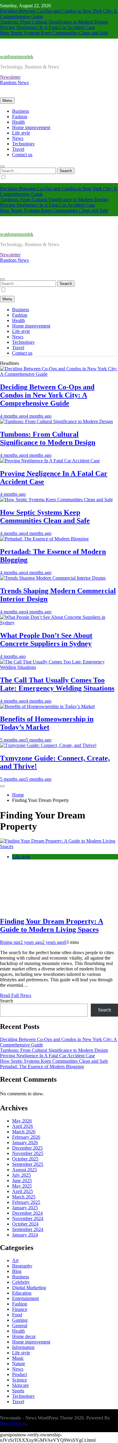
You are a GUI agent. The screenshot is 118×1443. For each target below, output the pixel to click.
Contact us (22, 154)
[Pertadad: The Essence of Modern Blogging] (44, 538)
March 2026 (23, 1131)
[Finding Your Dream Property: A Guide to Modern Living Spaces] (59, 846)
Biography (22, 1265)
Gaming (20, 1320)
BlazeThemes (13, 1423)
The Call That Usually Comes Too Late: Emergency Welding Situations (57, 684)
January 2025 (25, 1207)
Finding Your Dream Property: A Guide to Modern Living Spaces (51, 925)
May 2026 (22, 1120)
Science (19, 1379)
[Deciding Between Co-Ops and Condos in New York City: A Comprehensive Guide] (59, 374)
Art (15, 1260)
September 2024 (27, 1229)
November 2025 (27, 1153)
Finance (19, 1309)
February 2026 (26, 1137)
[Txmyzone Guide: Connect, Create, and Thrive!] (48, 745)
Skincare (20, 1385)
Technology (23, 143)
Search (6, 1000)
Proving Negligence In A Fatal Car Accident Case (47, 27)
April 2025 (22, 1191)
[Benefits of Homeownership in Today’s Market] (47, 706)
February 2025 (26, 1202)
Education (21, 1293)
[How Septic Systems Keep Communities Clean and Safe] (56, 499)
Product (19, 1374)
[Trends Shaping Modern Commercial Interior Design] (53, 578)
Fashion (19, 116)
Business (20, 111)
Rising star (10, 942)
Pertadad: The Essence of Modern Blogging (42, 1066)
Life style (21, 132)
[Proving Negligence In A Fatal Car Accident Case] (50, 460)
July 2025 (21, 1175)
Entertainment (25, 1298)
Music (18, 1358)
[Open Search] (2, 166)
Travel (18, 149)
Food (17, 1314)
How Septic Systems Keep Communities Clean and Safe (54, 32)
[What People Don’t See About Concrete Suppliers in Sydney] (59, 622)
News (17, 138)
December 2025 (27, 1147)
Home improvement (31, 127)
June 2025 (22, 1180)
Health (18, 122)
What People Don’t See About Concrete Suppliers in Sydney (46, 639)
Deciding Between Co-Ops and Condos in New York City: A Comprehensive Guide (47, 395)
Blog (16, 1271)
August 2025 (24, 1169)
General (19, 1325)
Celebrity (21, 1282)
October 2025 (25, 1158)
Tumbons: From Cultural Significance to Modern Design (54, 21)
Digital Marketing (29, 1287)
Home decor (24, 1336)
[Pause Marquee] (2, 786)
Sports (18, 1390)
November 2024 (27, 1218)
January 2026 (25, 1142)
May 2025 (22, 1185)
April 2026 (22, 1126)
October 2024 (25, 1223)
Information (23, 1347)
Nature (18, 1363)
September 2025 (27, 1164)
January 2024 (25, 1234)
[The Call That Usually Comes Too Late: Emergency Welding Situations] (59, 667)
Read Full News (15, 995)
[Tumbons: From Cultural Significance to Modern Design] (56, 421)
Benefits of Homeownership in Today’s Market (46, 723)
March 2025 (23, 1196)
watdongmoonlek (16, 56)
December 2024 (27, 1213)
